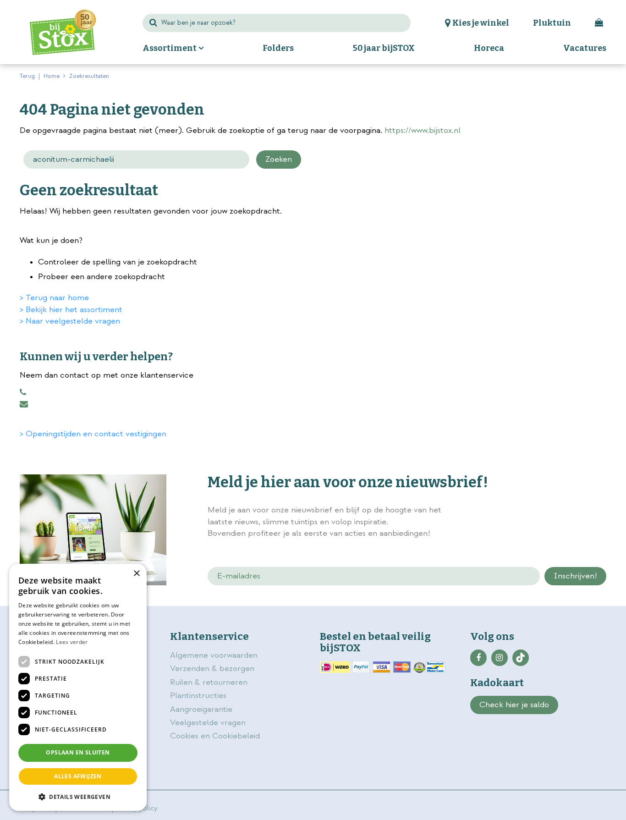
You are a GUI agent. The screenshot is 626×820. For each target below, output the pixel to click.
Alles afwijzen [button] (78, 776)
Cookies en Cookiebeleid (215, 736)
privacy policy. (555, 511)
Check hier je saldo (514, 705)
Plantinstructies (198, 695)
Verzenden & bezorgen (212, 668)
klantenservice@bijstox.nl (24, 404)
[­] (478, 657)
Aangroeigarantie (201, 709)
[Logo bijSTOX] (63, 32)
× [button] (136, 573)
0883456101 (23, 392)
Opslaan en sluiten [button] (78, 752)
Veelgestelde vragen (208, 722)
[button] (77, 796)
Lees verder (72, 642)
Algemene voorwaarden (215, 655)
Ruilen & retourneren (208, 682)
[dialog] (78, 687)
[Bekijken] (599, 23)
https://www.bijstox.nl (422, 130)
